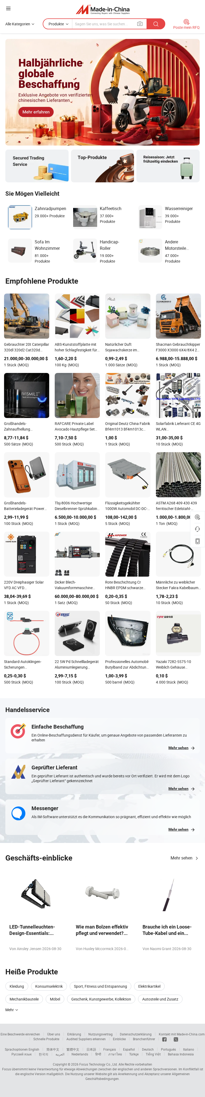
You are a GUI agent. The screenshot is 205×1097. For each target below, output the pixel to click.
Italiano (188, 1049)
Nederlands (80, 1054)
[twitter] (176, 1039)
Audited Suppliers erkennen (86, 1039)
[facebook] (164, 1039)
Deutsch (148, 1049)
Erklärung (74, 1034)
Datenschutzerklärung (136, 1034)
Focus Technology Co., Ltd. (98, 1064)
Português (168, 1049)
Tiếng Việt (153, 1054)
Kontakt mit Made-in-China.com (182, 1034)
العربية (60, 1054)
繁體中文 (72, 1049)
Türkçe (134, 1054)
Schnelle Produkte (46, 1039)
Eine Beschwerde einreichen (20, 1034)
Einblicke (119, 1039)
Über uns (53, 1034)
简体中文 (52, 1049)
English (34, 1049)
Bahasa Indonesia (181, 1054)
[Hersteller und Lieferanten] (102, 9)
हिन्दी (98, 1054)
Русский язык (21, 1054)
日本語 (91, 1049)
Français (109, 1049)
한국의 (43, 1054)
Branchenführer (144, 1039)
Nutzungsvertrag (100, 1034)
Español (129, 1049)
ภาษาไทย (115, 1054)
